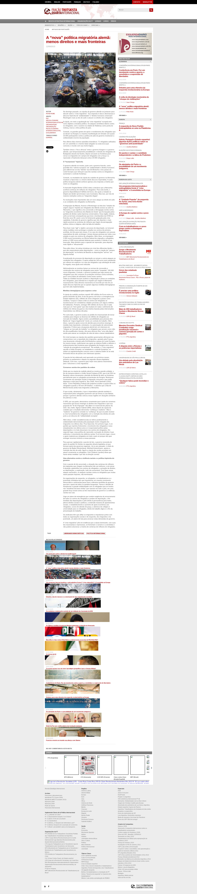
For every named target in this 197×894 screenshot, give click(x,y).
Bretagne (121, 873)
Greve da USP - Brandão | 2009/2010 (129, 834)
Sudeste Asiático (86, 821)
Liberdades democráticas (74, 533)
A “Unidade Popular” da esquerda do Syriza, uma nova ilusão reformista (133, 202)
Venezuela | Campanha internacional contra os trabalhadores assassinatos (132, 829)
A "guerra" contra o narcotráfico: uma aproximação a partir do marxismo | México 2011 (134, 850)
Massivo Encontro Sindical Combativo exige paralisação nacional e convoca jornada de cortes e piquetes (131, 330)
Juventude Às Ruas (132, 275)
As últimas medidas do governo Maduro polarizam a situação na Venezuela (70, 625)
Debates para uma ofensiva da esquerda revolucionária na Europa (67, 697)
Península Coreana (87, 819)
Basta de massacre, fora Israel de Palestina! (131, 817)
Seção (70, 25)
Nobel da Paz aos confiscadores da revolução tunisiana (64, 726)
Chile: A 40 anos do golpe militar (128, 869)
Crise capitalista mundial (89, 855)
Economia (84, 830)
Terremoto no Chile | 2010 (126, 836)
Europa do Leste (86, 811)
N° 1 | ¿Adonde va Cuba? (53, 814)
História (83, 836)
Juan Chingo (130, 102)
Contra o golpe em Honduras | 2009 (129, 832)
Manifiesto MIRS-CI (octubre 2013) (55, 799)
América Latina (86, 791)
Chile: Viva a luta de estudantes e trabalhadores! (96, 866)
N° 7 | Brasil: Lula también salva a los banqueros (60, 827)
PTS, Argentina (131, 337)
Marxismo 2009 (49, 803)
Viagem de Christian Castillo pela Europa (131, 803)
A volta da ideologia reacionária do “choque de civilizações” (134, 98)
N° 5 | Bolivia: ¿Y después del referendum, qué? (60, 823)
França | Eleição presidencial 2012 (128, 857)
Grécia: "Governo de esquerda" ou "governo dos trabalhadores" (96, 875)
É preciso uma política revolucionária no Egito (129, 292)
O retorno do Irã (51, 654)
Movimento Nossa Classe (127, 277)
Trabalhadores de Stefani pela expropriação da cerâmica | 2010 (132, 839)
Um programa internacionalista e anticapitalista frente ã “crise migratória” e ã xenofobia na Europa (78, 582)
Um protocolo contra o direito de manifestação (61, 554)
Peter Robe (50, 113)
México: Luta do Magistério (126, 867)
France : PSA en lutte (124, 871)
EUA (82, 797)
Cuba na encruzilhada (88, 857)
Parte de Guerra (50, 806)
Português (67, 2)
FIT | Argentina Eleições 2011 (127, 853)
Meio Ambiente (86, 844)
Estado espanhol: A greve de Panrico (129, 807)
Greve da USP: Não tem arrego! (127, 819)
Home (47, 29)
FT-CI (98, 11)
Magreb (83, 813)
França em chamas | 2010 (126, 842)
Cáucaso (84, 809)
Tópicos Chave (82, 25)
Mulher (83, 834)
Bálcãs (83, 807)
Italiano (95, 2)
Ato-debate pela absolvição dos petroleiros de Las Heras (131, 362)
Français (77, 2)
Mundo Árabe (85, 815)
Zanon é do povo (123, 793)
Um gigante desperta (87, 870)
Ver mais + (123, 115)
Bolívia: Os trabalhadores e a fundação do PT (95, 872)
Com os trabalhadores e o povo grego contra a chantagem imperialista (132, 228)
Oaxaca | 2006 (122, 826)
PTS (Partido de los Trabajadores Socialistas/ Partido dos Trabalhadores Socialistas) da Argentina (61, 835)
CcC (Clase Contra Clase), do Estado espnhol (59, 858)
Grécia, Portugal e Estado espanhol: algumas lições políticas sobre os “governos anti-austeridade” (134, 142)
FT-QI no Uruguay (50, 868)
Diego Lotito (130, 158)
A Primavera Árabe (87, 860)
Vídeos (113, 21)
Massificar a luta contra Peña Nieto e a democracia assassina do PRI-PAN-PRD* (72, 640)
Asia (82, 799)
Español (48, 2)
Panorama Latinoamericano (53, 795)
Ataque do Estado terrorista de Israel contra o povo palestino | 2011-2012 (133, 862)
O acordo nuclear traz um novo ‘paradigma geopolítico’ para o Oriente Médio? (71, 668)
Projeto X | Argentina (124, 797)
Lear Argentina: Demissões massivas (129, 815)
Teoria (83, 828)
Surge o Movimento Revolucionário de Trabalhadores (127, 252)
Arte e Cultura (85, 840)
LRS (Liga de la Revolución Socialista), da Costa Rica (61, 860)
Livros (105, 21)
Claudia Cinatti (131, 351)
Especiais (95, 25)
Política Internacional (96, 533)
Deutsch (86, 2)
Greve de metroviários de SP (127, 813)
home (45, 21)
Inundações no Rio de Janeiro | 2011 (129, 844)
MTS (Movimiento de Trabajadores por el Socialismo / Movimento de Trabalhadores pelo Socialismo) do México (61, 850)
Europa (83, 795)
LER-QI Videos (131, 367)
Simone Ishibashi (131, 296)
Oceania (84, 817)
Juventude (84, 849)
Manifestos (49, 25)
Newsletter (147, 2)
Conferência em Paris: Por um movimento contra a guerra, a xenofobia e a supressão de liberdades (78, 683)
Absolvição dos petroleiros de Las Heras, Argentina (134, 805)
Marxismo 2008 (49, 801)
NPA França (85, 862)
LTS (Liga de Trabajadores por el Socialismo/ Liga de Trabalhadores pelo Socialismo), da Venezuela (61, 845)
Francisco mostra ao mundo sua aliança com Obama (63, 740)
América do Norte (86, 803)
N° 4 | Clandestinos (51, 821)
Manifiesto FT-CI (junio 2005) (54, 797)
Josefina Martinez (131, 147)
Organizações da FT (85, 21)
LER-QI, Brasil (130, 316)
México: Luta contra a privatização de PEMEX (95, 878)
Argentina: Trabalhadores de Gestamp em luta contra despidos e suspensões (134, 810)
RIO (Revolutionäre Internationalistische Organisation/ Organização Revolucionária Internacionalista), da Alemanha (53, 126)
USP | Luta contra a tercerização (128, 847)
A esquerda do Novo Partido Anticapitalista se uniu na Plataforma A (135, 128)
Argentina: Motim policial (125, 875)
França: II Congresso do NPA (127, 865)
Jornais (98, 21)
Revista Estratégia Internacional (62, 21)
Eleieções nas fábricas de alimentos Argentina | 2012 (134, 859)
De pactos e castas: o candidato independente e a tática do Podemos (135, 154)
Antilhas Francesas (87, 805)
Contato (136, 2)
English (57, 2)
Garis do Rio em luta (124, 877)
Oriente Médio (85, 793)
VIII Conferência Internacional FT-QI (129, 799)
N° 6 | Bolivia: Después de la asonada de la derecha (61, 825)
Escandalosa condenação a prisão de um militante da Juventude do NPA (69, 611)
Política (83, 842)
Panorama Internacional (52, 808)
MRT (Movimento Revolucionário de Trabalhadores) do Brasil (62, 872)
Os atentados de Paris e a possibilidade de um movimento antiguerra (68, 711)
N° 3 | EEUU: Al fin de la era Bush (55, 819)
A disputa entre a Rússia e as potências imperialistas (130, 347)
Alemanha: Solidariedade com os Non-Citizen (132, 801)
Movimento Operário (87, 832)
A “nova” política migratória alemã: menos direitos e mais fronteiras (68, 568)
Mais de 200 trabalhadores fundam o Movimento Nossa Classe (131, 311)
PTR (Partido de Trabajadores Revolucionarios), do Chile (61, 855)
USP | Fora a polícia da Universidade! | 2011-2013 (133, 855)
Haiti (119, 791)
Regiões (61, 25)
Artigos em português (60, 29)
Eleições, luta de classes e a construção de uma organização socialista (69, 597)
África (83, 801)
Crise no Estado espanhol (89, 864)
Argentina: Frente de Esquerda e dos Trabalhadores (97, 868)
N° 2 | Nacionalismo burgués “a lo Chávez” (58, 816)
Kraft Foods (121, 795)
